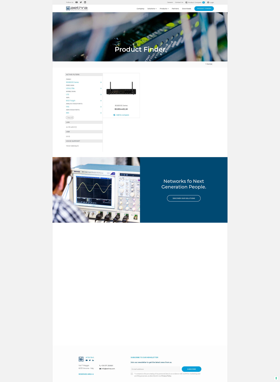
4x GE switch (71, 127)
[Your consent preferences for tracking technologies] (276, 378)
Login (212, 2)
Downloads (186, 9)
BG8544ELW (121, 109)
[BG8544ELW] (121, 88)
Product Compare (196, 2)
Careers (170, 2)
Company (140, 9)
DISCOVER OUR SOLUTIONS (184, 198)
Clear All (70, 117)
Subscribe (191, 369)
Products (163, 9)
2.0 (68, 136)
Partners (175, 9)
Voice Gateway (72, 146)
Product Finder (204, 8)
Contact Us (179, 2)
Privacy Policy (166, 376)
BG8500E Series (121, 106)
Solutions (151, 9)
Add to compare (122, 115)
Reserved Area (85, 374)
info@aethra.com (108, 369)
